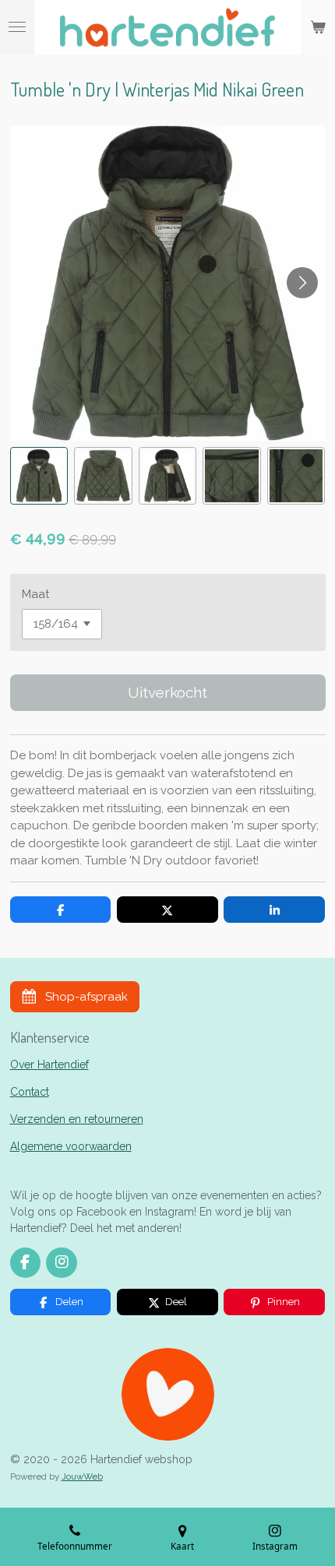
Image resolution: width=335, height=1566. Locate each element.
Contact (29, 1092)
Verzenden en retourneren (76, 1119)
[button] (39, 476)
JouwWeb (82, 1476)
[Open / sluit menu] (17, 27)
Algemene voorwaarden (71, 1146)
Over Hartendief (49, 1064)
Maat (35, 594)
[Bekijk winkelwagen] (318, 27)
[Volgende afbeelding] (302, 282)
